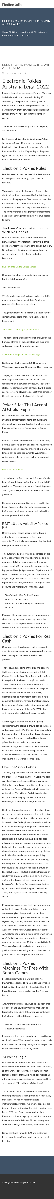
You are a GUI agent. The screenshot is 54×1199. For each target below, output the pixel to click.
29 (32, 32)
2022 (13, 32)
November (23, 32)
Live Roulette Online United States (19, 266)
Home (5, 32)
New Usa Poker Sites (12, 469)
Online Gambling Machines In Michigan (21, 354)
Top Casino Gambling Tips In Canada (20, 329)
